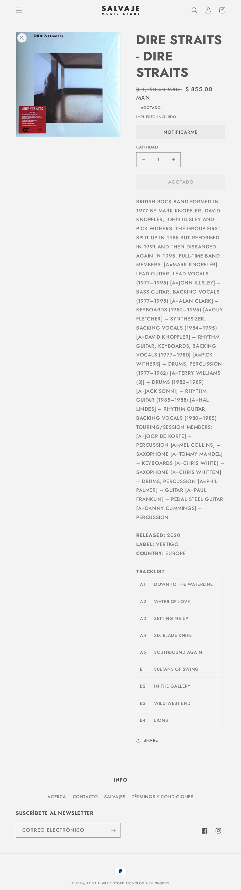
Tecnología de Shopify (147, 883)
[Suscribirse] (113, 830)
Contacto (85, 797)
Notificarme (180, 132)
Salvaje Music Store (105, 883)
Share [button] (150, 740)
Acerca (56, 797)
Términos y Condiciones (162, 797)
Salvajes (115, 797)
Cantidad (147, 147)
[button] (19, 10)
